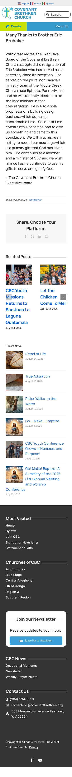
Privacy (33, 747)
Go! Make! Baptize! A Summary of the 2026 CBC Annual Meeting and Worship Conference (33, 479)
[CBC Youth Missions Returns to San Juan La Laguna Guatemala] (19, 267)
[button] (9, 297)
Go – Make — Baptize (42, 421)
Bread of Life (35, 353)
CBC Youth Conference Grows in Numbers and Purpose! (44, 448)
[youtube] (40, 760)
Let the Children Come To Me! (53, 297)
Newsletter (35, 199)
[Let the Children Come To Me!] (53, 267)
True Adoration (37, 376)
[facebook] (32, 760)
